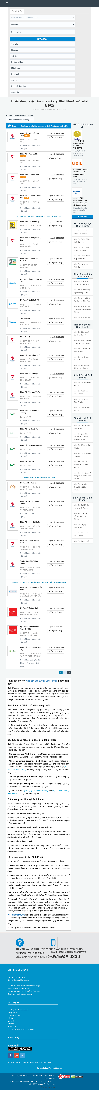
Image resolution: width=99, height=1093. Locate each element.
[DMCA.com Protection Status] (77, 1076)
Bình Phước (25, 146)
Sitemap (11, 1024)
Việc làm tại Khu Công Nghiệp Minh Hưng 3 (82, 283)
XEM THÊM (83, 216)
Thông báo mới (13, 1013)
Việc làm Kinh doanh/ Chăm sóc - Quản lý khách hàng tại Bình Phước (81, 369)
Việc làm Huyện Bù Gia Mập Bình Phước (82, 257)
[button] (42, 24)
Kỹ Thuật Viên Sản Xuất (29, 608)
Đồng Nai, (34, 660)
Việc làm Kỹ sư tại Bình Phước (82, 446)
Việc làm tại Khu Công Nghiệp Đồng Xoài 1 (82, 291)
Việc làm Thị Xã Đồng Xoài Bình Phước (81, 240)
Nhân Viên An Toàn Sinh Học (31, 445)
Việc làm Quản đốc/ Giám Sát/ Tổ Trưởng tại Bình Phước (81, 437)
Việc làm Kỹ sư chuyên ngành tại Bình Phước (82, 341)
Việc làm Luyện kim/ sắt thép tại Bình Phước (81, 516)
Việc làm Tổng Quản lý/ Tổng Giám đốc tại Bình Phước (82, 476)
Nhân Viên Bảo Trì (27, 461)
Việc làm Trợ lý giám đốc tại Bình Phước (81, 358)
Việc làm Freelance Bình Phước (81, 400)
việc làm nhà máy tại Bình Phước (41, 681)
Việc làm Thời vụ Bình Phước (82, 409)
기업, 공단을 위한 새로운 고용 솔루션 (21, 1029)
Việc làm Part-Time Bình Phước (81, 392)
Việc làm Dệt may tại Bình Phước (81, 534)
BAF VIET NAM (26, 417)
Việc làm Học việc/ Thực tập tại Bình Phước (80, 487)
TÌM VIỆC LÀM (17, 11)
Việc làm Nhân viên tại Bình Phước (82, 427)
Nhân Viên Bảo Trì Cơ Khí (29, 355)
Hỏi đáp (10, 1018)
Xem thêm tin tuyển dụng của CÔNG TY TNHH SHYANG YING (38, 216)
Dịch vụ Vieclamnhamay (16, 977)
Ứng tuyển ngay (56, 137)
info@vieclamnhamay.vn (21, 988)
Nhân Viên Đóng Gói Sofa (29, 522)
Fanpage (21, 952)
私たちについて (13, 1026)
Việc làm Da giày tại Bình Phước (81, 526)
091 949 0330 (65, 956)
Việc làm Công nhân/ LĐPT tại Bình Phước (81, 333)
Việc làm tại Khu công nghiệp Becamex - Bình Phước (82, 309)
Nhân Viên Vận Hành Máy (29, 222)
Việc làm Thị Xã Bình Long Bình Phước (81, 249)
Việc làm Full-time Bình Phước (82, 384)
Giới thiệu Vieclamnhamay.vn (18, 1010)
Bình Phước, (26, 660)
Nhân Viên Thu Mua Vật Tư (30, 392)
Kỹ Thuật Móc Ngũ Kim (29, 483)
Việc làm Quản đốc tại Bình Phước (82, 350)
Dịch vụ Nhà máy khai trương (18, 980)
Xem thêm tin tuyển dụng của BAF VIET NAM (38, 478)
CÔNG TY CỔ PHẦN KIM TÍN (30, 226)
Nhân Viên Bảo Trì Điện (29, 374)
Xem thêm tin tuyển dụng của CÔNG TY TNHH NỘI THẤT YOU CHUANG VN (38, 582)
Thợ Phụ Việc (25, 318)
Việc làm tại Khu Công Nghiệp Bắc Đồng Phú (82, 299)
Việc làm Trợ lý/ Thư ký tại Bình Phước (82, 455)
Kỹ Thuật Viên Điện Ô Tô (29, 300)
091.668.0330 (15, 991)
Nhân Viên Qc (25, 337)
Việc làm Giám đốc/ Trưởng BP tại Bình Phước (81, 464)
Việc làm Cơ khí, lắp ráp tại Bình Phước (81, 506)
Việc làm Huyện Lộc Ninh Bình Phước (81, 265)
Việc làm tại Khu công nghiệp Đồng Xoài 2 (82, 319)
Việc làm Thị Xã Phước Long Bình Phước (82, 232)
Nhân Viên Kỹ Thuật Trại (29, 429)
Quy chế (11, 1021)
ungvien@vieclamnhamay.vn (23, 994)
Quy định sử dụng (14, 1015)
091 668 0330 (36, 952)
